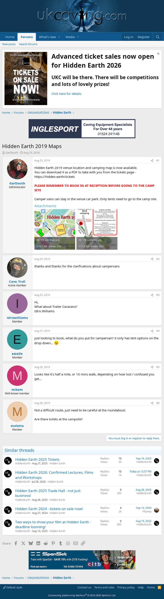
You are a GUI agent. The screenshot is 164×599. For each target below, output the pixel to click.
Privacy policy (126, 587)
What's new (47, 37)
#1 (158, 160)
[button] (59, 37)
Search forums (28, 44)
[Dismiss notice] (158, 54)
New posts (9, 44)
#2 (158, 259)
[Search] (158, 37)
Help (141, 587)
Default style (14, 587)
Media (70, 37)
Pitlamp (146, 511)
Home (9, 37)
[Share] (152, 160)
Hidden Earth (57, 463)
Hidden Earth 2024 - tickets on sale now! (49, 508)
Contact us (84, 587)
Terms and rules (104, 587)
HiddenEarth (22, 463)
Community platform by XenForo (82, 595)
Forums (27, 37)
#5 (158, 367)
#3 (158, 295)
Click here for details (66, 93)
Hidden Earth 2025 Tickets (37, 459)
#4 (158, 331)
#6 (158, 403)
